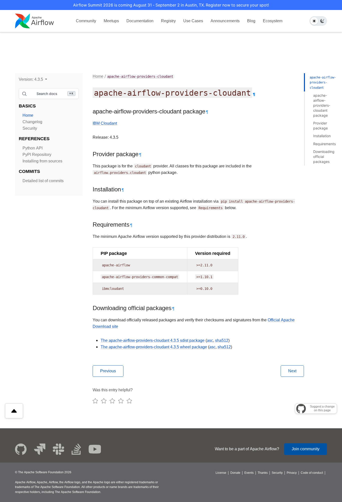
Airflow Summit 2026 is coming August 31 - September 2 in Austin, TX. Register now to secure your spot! (171, 5)
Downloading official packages (323, 156)
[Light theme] (314, 21)
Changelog (32, 121)
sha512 (221, 340)
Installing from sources (42, 161)
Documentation (139, 20)
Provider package (320, 125)
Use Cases (193, 20)
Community (86, 20)
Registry (168, 20)
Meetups (111, 20)
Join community (305, 449)
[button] (33, 79)
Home (28, 115)
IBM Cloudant (105, 123)
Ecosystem (272, 20)
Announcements (225, 20)
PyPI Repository (37, 154)
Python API (33, 148)
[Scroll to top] (14, 410)
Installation (322, 135)
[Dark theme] (322, 21)
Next (292, 371)
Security (30, 128)
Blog (251, 20)
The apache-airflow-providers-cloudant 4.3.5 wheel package (154, 347)
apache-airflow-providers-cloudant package (321, 105)
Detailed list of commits (43, 180)
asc (210, 340)
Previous (108, 371)
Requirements (324, 143)
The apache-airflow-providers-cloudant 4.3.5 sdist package (153, 340)
